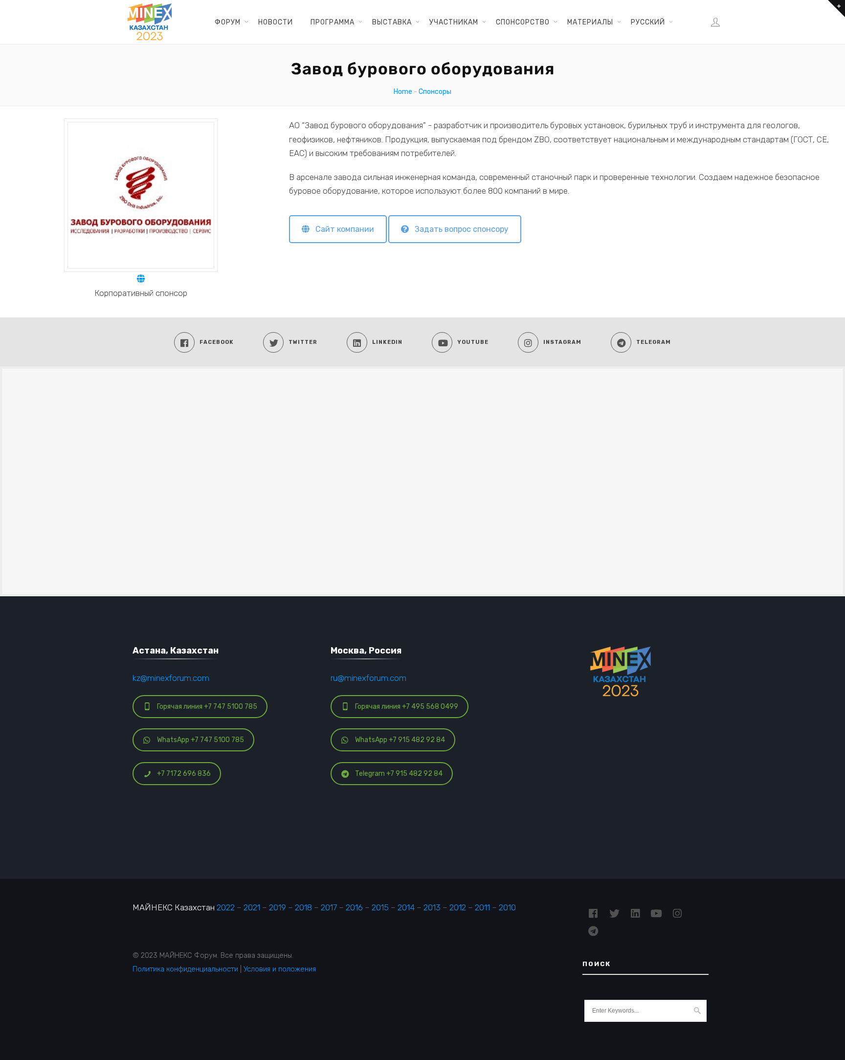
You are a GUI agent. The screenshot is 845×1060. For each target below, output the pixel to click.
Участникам (453, 22)
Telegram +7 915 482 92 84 (399, 773)
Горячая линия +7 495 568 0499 (406, 706)
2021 (252, 907)
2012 (457, 907)
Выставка (392, 22)
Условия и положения (280, 969)
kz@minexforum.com (171, 678)
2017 (329, 907)
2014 (406, 907)
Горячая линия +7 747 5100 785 (207, 706)
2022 (226, 907)
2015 (380, 907)
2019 (277, 907)
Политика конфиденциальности (185, 969)
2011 (482, 907)
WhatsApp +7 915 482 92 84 (400, 740)
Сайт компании (342, 229)
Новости (275, 22)
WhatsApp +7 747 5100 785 (200, 740)
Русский (648, 22)
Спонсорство (523, 22)
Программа (333, 22)
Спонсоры (435, 92)
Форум (228, 22)
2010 (507, 907)
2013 (432, 907)
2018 (303, 907)
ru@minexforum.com (368, 678)
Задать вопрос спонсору (459, 229)
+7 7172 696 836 (184, 773)
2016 (354, 907)
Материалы (590, 22)
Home (403, 92)
